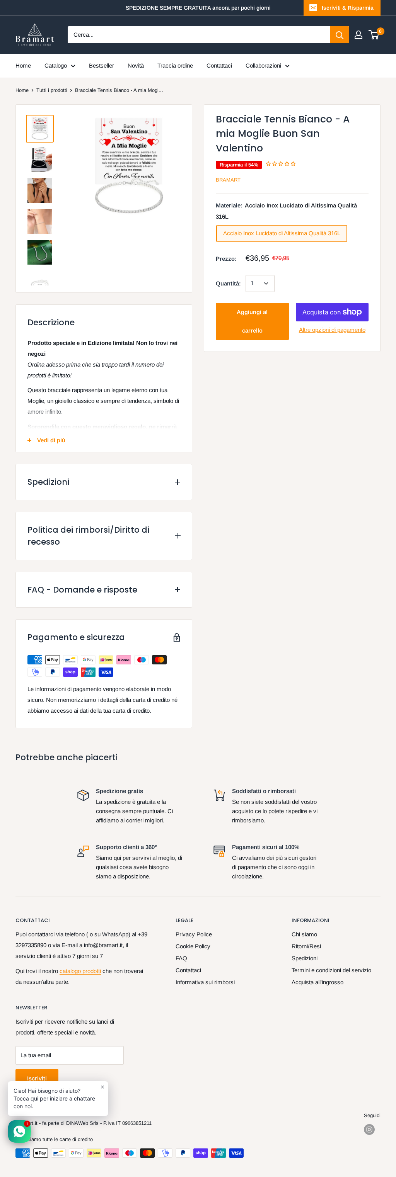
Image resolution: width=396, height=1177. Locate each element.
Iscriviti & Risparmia (348, 8)
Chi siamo (304, 934)
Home (23, 65)
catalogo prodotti (80, 971)
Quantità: (228, 283)
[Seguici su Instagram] (369, 1129)
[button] (281, 163)
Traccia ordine (175, 65)
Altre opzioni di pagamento (332, 329)
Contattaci (219, 65)
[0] (374, 34)
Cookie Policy (193, 946)
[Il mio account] (358, 35)
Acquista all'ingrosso (317, 982)
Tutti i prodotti (51, 90)
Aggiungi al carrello (252, 321)
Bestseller (101, 65)
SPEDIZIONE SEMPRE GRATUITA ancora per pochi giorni (198, 8)
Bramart (228, 180)
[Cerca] (339, 34)
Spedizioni (304, 958)
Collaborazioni (263, 65)
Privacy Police (194, 934)
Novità (136, 65)
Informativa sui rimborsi (205, 982)
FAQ (181, 958)
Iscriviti (37, 1078)
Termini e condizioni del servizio (331, 970)
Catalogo (55, 65)
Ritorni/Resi (306, 946)
